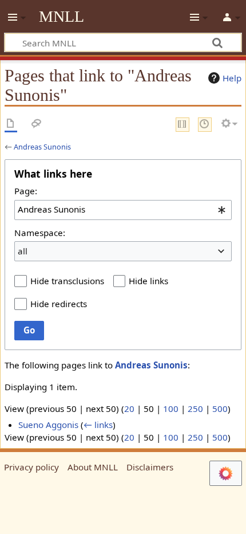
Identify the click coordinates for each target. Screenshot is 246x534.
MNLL (61, 17)
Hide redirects (58, 303)
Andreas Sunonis (42, 147)
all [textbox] (22, 251)
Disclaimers (149, 467)
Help (232, 78)
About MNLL (93, 467)
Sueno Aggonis (48, 424)
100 (170, 408)
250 (195, 408)
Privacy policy (31, 467)
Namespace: (39, 232)
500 (220, 408)
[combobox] (123, 209)
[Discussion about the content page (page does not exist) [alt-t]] (36, 124)
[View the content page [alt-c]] (11, 124)
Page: (25, 191)
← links (98, 424)
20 (129, 408)
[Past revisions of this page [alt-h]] (205, 124)
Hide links (148, 280)
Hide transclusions (67, 280)
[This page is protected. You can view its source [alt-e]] (182, 124)
